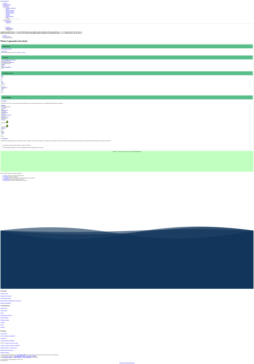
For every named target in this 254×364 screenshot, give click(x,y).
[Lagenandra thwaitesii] (6, 48)
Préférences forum (9, 28)
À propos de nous (4, 293)
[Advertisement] (127, 162)
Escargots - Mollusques (15, 345)
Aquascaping (3, 338)
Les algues (5, 180)
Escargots (8, 15)
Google (18, 52)
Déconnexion (8, 29)
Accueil (4, 35)
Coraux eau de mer (13, 347)
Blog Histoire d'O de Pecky (6, 315)
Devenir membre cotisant (6, 298)
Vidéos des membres (5, 320)
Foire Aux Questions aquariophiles (8, 335)
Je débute (5, 3)
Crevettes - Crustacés (5, 345)
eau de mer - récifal (14, 343)
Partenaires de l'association (6, 296)
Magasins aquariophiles (11, 8)
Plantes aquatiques (9, 16)
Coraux (7, 17)
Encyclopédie (6, 6)
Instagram (3, 327)
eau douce (7, 343)
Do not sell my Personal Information (127, 362)
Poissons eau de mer (10, 12)
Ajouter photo (4, 51)
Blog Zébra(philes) (4, 317)
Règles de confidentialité (6, 303)
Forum (2, 312)
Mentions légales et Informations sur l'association (11, 300)
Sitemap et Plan (4, 308)
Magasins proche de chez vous (7, 350)
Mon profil (8, 27)
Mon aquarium (6, 5)
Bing (24, 52)
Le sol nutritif (6, 177)
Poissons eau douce (10, 11)
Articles (7, 9)
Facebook (3, 322)
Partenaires (8, 22)
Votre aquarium (4, 333)
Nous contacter (4, 310)
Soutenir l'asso (9, 21)
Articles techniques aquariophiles (7, 340)
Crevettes (8, 14)
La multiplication (6, 179)
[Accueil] (5, 1)
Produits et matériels (10, 10)
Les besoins (5, 176)
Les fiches (5, 175)
